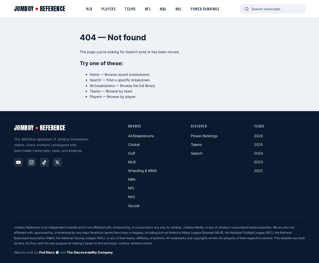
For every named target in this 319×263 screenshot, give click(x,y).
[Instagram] (31, 162)
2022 (258, 171)
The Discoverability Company (90, 252)
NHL (178, 8)
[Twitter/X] (57, 162)
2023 (258, 162)
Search (95, 80)
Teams (130, 8)
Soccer (134, 206)
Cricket (134, 144)
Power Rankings (205, 8)
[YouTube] (18, 162)
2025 (258, 144)
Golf (131, 153)
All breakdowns (102, 86)
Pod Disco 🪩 (49, 252)
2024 (258, 153)
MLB (89, 8)
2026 (258, 136)
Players (108, 8)
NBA (163, 8)
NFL (148, 8)
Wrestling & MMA (142, 171)
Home (94, 74)
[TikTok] (44, 162)
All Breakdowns (141, 136)
